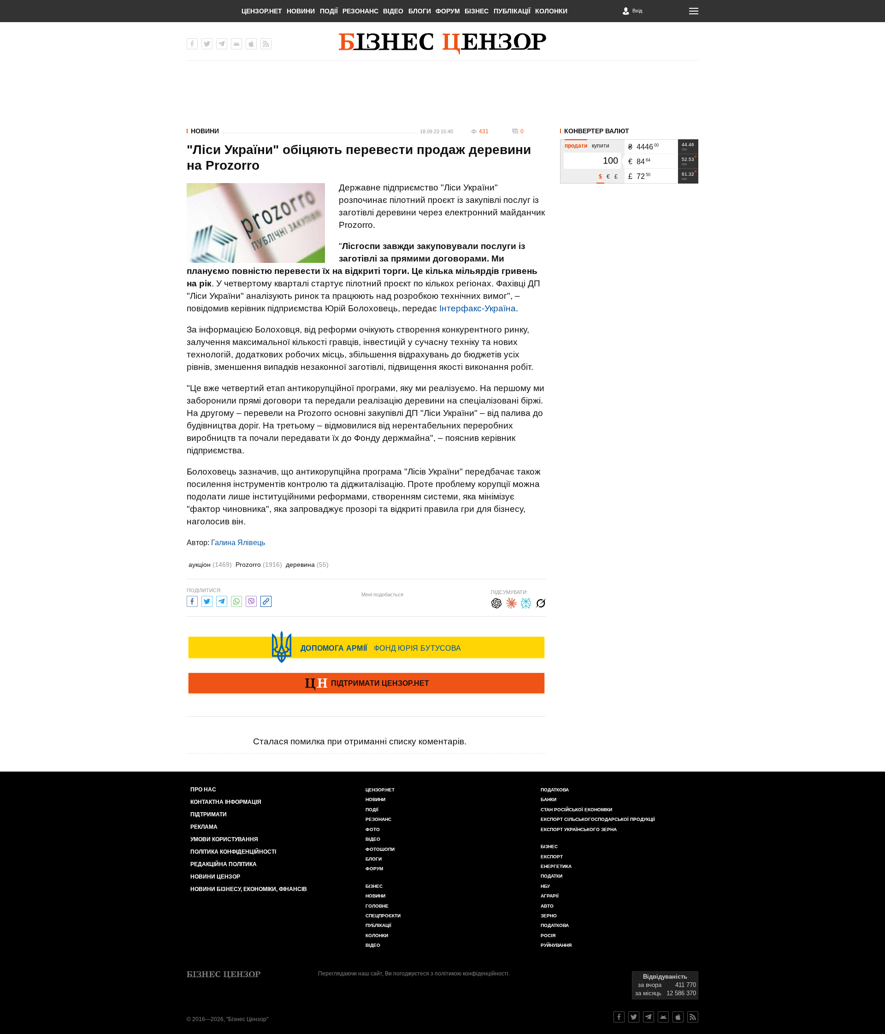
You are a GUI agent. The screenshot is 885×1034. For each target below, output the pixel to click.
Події (329, 11)
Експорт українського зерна (579, 829)
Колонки (551, 11)
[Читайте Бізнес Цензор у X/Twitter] (633, 1016)
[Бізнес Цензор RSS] (265, 43)
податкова (555, 925)
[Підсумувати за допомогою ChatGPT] (496, 602)
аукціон (210, 564)
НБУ (545, 886)
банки (548, 799)
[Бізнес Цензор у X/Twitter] (206, 43)
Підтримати (208, 814)
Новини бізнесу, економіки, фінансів (248, 889)
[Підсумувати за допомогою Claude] (511, 602)
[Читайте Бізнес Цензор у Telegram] (648, 1016)
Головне (377, 906)
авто (547, 906)
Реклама (204, 827)
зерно (549, 915)
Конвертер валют (596, 131)
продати (576, 146)
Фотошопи (380, 849)
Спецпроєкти (383, 915)
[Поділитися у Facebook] (192, 600)
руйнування (556, 945)
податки (551, 876)
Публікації (512, 11)
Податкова (555, 789)
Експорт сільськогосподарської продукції (598, 819)
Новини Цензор (215, 877)
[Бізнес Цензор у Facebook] (192, 43)
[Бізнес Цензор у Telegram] (221, 43)
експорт (552, 856)
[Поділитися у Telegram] (221, 600)
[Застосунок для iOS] (251, 43)
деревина (307, 564)
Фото (373, 829)
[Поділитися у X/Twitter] (206, 600)
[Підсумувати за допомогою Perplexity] (525, 602)
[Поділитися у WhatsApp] (236, 600)
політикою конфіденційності (471, 973)
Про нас (203, 789)
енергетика (556, 866)
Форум (448, 11)
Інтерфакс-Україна (477, 308)
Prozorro (259, 564)
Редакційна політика (223, 864)
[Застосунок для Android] (236, 43)
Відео (393, 11)
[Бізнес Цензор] (442, 43)
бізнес (549, 846)
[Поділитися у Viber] (251, 600)
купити (600, 146)
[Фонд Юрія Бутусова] (366, 647)
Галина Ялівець (238, 543)
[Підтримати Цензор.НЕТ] (366, 684)
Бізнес (477, 11)
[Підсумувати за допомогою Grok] (540, 602)
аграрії (550, 895)
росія (548, 935)
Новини (301, 11)
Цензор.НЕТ (262, 11)
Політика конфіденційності (233, 852)
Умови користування (224, 839)
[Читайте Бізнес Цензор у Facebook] (619, 1016)
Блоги (419, 11)
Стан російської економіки (576, 809)
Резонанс (360, 11)
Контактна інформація (225, 802)
